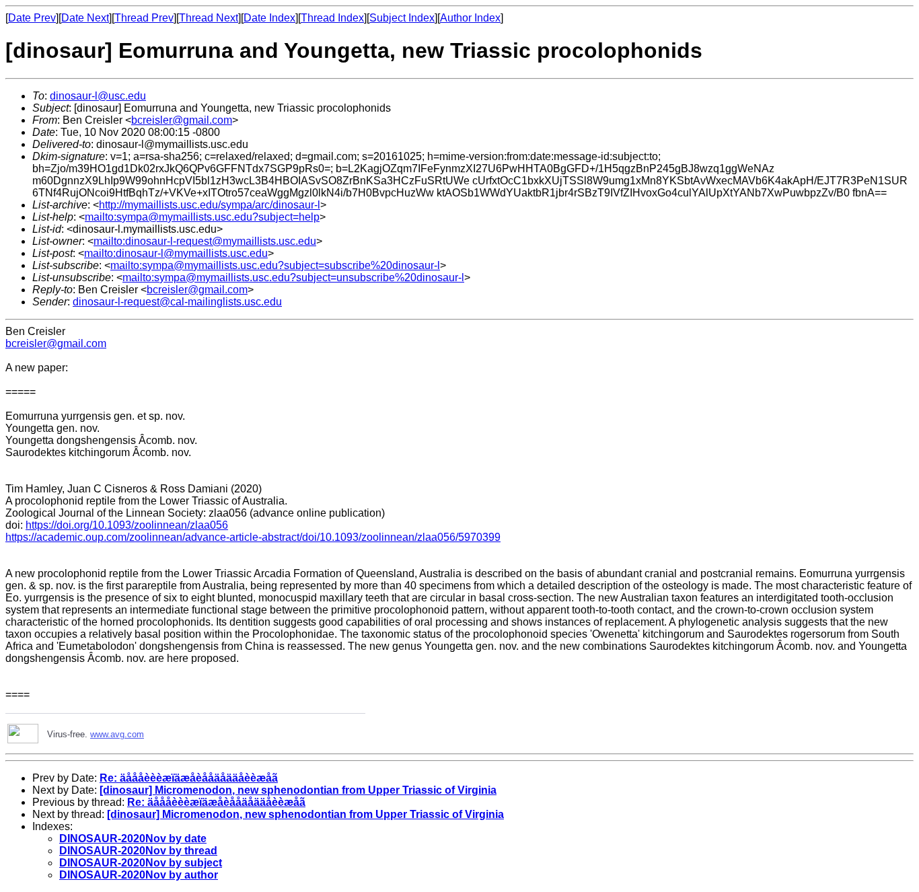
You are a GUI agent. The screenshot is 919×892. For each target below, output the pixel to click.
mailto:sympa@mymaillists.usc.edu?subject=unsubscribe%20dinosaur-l (293, 277)
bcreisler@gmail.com (181, 120)
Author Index (470, 18)
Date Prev (32, 18)
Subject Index (402, 18)
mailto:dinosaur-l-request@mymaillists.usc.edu (205, 241)
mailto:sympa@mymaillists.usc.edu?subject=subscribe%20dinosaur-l (275, 265)
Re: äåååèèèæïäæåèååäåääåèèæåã (189, 778)
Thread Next (208, 18)
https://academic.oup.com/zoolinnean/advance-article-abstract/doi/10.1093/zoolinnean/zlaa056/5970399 (253, 537)
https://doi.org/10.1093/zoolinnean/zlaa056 (127, 525)
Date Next (85, 18)
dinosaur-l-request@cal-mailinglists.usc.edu (177, 301)
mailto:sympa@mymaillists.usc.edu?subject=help (202, 217)
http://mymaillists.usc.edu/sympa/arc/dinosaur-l (209, 205)
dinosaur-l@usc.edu (98, 96)
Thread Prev (144, 18)
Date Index (269, 18)
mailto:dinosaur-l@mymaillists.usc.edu (176, 253)
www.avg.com (117, 734)
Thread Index (332, 18)
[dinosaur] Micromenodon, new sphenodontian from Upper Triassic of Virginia (298, 790)
